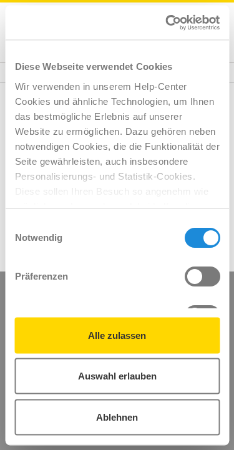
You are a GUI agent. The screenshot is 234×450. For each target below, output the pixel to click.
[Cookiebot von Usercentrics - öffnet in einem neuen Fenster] (167, 22)
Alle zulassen (117, 335)
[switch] (202, 276)
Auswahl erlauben (117, 376)
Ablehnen (117, 416)
